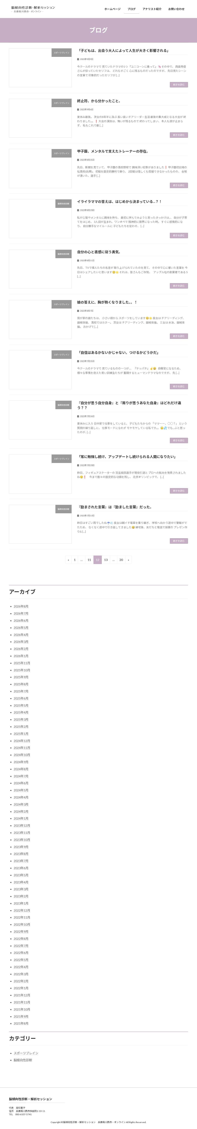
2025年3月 (21, 719)
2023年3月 (21, 889)
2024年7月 (21, 776)
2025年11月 (22, 663)
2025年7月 (21, 691)
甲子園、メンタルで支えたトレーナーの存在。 (113, 151)
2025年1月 (21, 733)
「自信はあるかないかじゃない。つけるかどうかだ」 (118, 352)
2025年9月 (21, 677)
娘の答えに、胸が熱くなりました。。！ (107, 302)
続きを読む (179, 84)
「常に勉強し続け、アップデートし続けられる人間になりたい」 (127, 457)
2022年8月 (21, 938)
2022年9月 (21, 931)
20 (121, 561)
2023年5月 (21, 875)
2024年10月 (22, 755)
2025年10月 (22, 670)
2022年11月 (22, 917)
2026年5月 (21, 627)
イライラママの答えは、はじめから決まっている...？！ (119, 201)
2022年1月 (21, 988)
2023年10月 (22, 839)
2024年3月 (21, 804)
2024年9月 (21, 762)
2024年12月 (22, 740)
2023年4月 (21, 882)
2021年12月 (22, 995)
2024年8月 (21, 769)
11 (89, 561)
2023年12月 (22, 825)
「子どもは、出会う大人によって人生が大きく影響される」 (123, 50)
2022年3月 (21, 974)
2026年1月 (21, 656)
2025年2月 (21, 726)
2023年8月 (21, 853)
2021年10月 (22, 1009)
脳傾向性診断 (23, 1060)
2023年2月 (21, 896)
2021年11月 (22, 1002)
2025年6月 (21, 698)
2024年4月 (21, 797)
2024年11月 (22, 747)
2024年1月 (21, 818)
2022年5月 (21, 959)
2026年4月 (21, 634)
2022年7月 (21, 945)
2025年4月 (21, 712)
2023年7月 (21, 861)
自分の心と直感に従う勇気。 (99, 252)
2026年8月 (21, 606)
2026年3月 (21, 641)
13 (106, 561)
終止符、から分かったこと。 (99, 101)
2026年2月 (21, 648)
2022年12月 (22, 910)
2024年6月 (21, 783)
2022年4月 (21, 967)
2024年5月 (21, 790)
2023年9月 (21, 847)
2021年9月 (21, 1016)
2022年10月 (22, 924)
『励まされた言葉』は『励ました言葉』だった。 (115, 507)
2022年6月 (21, 952)
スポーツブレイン (26, 1053)
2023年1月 (21, 903)
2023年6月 (21, 868)
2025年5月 (21, 705)
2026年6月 (21, 620)
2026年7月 (21, 613)
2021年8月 (21, 1023)
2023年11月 (22, 832)
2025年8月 (21, 684)
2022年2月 (21, 981)
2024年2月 (21, 811)
